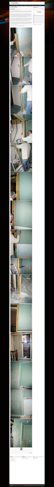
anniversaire (37, 10)
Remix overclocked (36, 458)
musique (34, 10)
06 (40, 17)
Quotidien (36, 5)
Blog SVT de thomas (12, 459)
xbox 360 (41, 12)
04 (38, 18)
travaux (39, 12)
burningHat (40, 24)
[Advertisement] (38, 36)
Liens (30, 5)
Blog (13, 5)
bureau (42, 10)
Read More (30, 452)
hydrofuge (40, 10)
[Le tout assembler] (21, 375)
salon (37, 8)
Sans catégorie (39, 5)
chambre (36, 8)
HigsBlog (13, 485)
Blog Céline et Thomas (12, 458)
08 (42, 17)
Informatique (25, 5)
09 (43, 20)
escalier (35, 10)
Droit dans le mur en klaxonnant (25, 458)
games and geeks (35, 457)
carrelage (34, 8)
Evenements (21, 5)
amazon (38, 8)
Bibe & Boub (11, 457)
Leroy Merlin (34, 13)
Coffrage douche (12, 8)
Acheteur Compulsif (24, 457)
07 (41, 17)
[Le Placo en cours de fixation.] (21, 449)
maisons (33, 5)
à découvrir (11, 5)
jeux (28, 5)
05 (39, 18)
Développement (17, 5)
